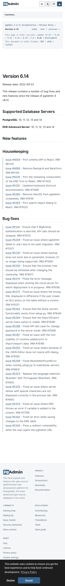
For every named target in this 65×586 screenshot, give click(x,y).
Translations (41, 520)
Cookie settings (11, 557)
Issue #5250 (13, 265)
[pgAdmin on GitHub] (53, 4)
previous (53, 29)
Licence (7, 548)
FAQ (5, 543)
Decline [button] (11, 580)
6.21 (39, 38)
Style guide (40, 529)
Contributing (41, 510)
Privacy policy (9, 552)
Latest (40, 35)
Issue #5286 (13, 326)
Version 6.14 (11, 29)
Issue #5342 (13, 416)
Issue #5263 (13, 202)
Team (37, 524)
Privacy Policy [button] (29, 572)
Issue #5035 (13, 176)
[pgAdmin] (11, 4)
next (42, 29)
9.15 (9, 38)
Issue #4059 (13, 159)
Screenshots (41, 480)
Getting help (9, 510)
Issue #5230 (13, 252)
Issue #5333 (13, 403)
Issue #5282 (13, 308)
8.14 (25, 38)
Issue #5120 (13, 185)
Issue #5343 (13, 425)
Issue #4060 (13, 168)
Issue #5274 (13, 278)
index (34, 29)
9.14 (17, 38)
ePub (49, 41)
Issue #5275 (13, 291)
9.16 (57, 35)
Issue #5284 (13, 317)
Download (40, 485)
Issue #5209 (13, 239)
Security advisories (12, 524)
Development (51, 38)
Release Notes (46, 25)
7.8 (32, 38)
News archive (10, 529)
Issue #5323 (13, 373)
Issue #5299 (13, 360)
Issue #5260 (13, 194)
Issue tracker (9, 520)
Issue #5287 (13, 334)
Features (39, 476)
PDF (42, 41)
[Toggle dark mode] (48, 4)
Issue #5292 (13, 347)
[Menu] (42, 4)
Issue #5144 (13, 227)
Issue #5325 (13, 386)
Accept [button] (29, 580)
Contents (10, 14)
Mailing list (8, 515)
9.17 (48, 35)
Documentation (42, 489)
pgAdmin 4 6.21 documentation (20, 25)
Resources (40, 515)
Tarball (9, 45)
